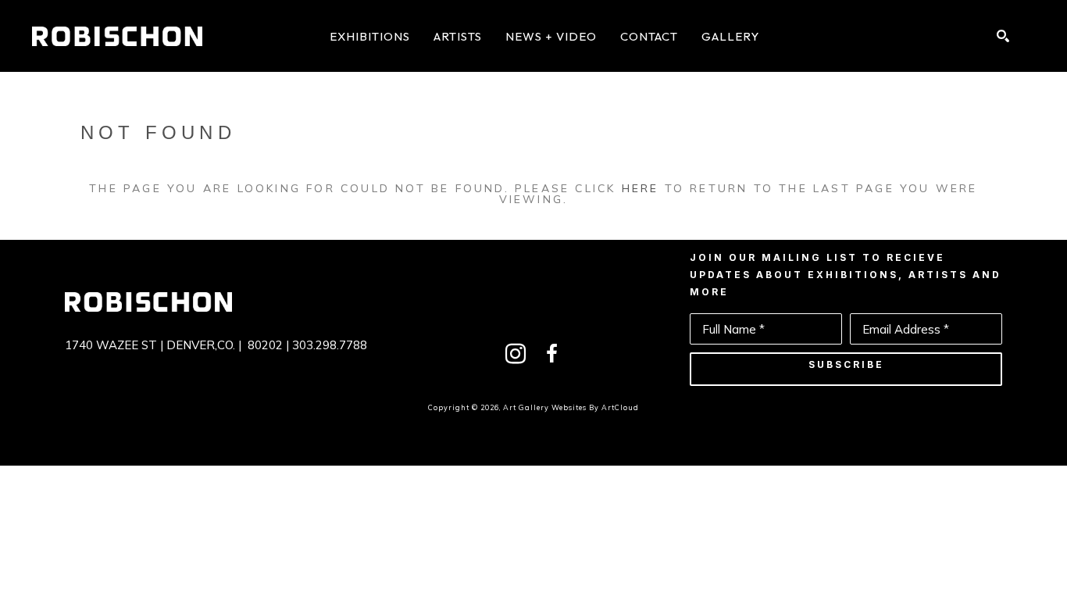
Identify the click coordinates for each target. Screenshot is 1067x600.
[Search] (1003, 36)
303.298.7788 (329, 345)
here (640, 188)
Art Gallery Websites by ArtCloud (571, 407)
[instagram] (515, 354)
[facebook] (551, 354)
